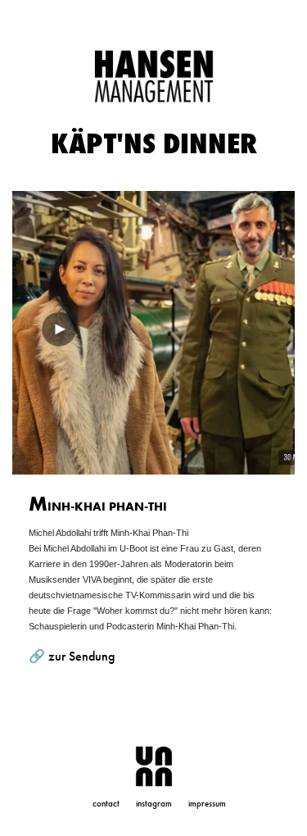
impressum (207, 803)
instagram (154, 803)
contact (106, 803)
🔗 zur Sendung (72, 656)
